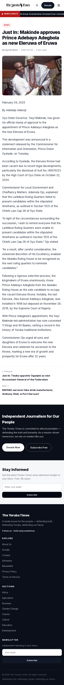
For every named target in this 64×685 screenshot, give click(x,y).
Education (7, 625)
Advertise (7, 560)
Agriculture (7, 598)
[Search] (37, 5)
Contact (6, 555)
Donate (47, 5)
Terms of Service (11, 577)
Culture (5, 619)
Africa (5, 592)
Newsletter (7, 566)
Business (6, 603)
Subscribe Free (39, 447)
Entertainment (9, 630)
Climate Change (10, 608)
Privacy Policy (9, 571)
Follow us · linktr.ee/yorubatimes (18, 530)
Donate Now (13, 447)
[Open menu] (59, 5)
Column (6, 614)
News (7, 25)
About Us (6, 544)
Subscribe (32, 495)
